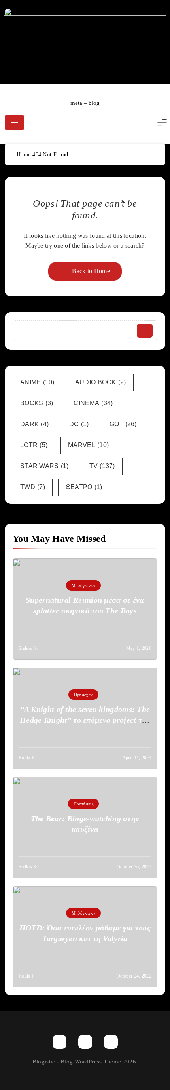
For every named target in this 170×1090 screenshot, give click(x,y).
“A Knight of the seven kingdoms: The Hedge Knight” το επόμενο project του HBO (85, 720)
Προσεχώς (83, 694)
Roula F (26, 757)
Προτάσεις (83, 803)
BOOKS (36, 403)
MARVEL (88, 445)
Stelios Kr (29, 648)
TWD (32, 487)
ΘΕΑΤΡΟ (84, 487)
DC (79, 424)
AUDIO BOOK (100, 382)
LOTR (33, 445)
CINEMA (93, 403)
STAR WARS (44, 466)
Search (145, 331)
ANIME (37, 382)
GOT (123, 424)
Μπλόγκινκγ (83, 585)
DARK (34, 424)
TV (102, 466)
